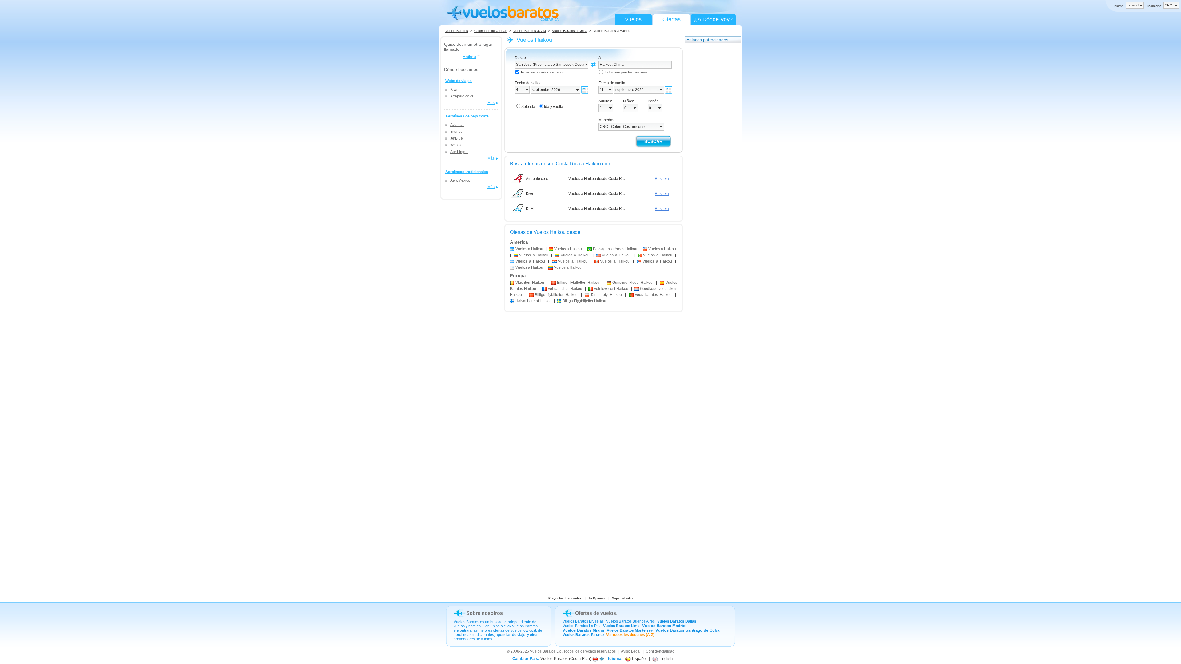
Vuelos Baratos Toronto (583, 635)
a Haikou (529, 249)
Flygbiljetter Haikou (584, 301)
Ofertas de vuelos (595, 613)
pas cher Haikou (565, 289)
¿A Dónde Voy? (713, 19)
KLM (530, 209)
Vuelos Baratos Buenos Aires (630, 621)
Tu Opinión (597, 598)
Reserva (662, 178)
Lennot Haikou (533, 301)
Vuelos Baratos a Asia (529, 31)
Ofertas (671, 19)
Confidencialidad (660, 651)
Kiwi (453, 89)
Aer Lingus (459, 152)
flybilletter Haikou (578, 282)
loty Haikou (606, 295)
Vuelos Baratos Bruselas (583, 621)
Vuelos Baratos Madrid (664, 625)
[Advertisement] (709, 139)
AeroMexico (460, 180)
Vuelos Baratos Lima (621, 626)
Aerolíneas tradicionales (466, 172)
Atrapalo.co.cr (461, 96)
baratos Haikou (653, 295)
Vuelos (633, 19)
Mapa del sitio (622, 598)
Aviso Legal (631, 651)
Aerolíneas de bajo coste (467, 116)
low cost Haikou (611, 289)
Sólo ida (528, 107)
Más (491, 103)
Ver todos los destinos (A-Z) (630, 635)
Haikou (469, 56)
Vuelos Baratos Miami (583, 630)
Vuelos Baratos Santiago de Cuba (687, 630)
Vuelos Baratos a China (569, 31)
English (665, 658)
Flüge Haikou (632, 282)
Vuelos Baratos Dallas (676, 621)
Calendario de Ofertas (490, 31)
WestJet (456, 145)
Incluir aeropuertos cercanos (542, 72)
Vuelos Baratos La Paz (582, 626)
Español (638, 658)
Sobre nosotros (484, 613)
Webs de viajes (458, 81)
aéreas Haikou (615, 249)
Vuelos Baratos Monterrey (630, 630)
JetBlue (456, 138)
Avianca (457, 125)
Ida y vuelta (553, 107)
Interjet (456, 131)
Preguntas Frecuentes (565, 598)
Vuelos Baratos (456, 31)
